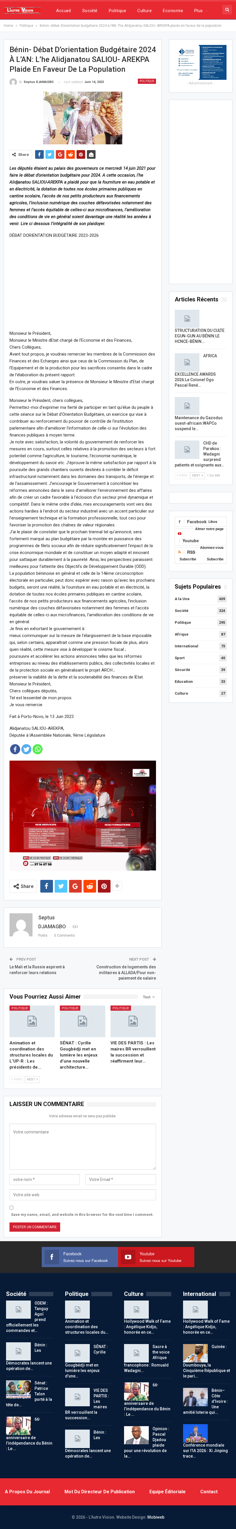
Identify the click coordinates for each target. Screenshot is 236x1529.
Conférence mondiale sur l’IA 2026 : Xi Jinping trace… (205, 1450)
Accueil (63, 10)
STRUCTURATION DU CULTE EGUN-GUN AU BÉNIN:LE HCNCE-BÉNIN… (199, 336)
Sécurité (182, 670)
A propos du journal (27, 1491)
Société (90, 10)
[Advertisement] (82, 284)
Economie (173, 10)
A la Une (182, 599)
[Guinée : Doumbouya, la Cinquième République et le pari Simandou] (195, 1353)
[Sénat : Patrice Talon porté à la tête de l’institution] (18, 1389)
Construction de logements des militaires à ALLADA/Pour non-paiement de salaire (126, 972)
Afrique (182, 634)
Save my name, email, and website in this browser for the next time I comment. (82, 1214)
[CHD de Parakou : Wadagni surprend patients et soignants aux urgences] (187, 450)
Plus (198, 10)
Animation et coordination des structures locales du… (86, 1327)
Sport (179, 658)
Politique (117, 10)
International (186, 646)
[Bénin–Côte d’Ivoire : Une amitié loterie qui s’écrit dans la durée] (195, 1397)
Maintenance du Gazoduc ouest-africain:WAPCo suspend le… (199, 423)
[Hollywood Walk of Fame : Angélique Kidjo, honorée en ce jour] (136, 1310)
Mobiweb (155, 1517)
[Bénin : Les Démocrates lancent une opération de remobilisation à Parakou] (18, 1351)
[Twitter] (26, 749)
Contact (209, 1491)
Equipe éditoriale (167, 1491)
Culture (144, 10)
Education (184, 681)
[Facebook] (15, 749)
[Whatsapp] (38, 749)
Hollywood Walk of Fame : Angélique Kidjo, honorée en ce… (147, 1327)
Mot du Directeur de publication (99, 1491)
